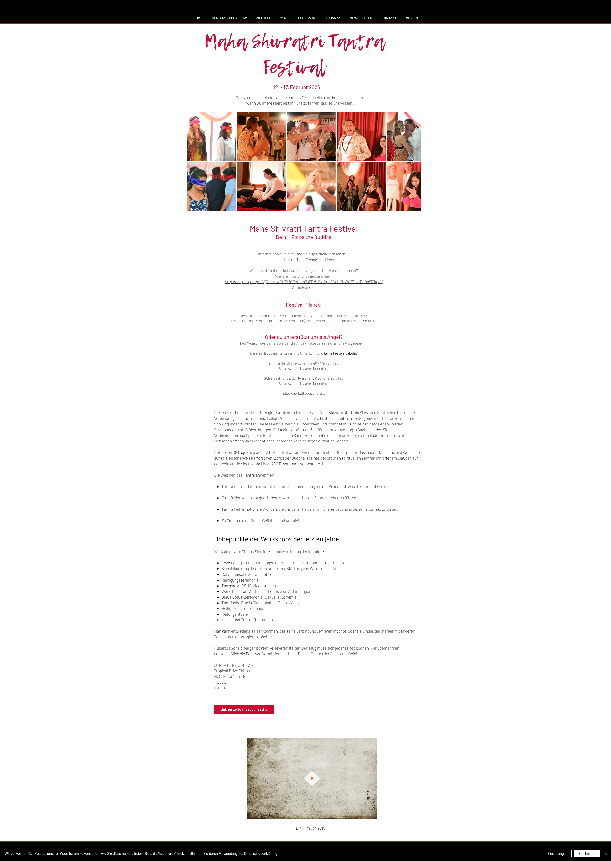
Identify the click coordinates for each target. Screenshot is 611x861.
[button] (371, 813)
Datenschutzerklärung (260, 853)
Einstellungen (557, 853)
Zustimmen (587, 853)
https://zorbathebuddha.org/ (304, 393)
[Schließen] (605, 853)
